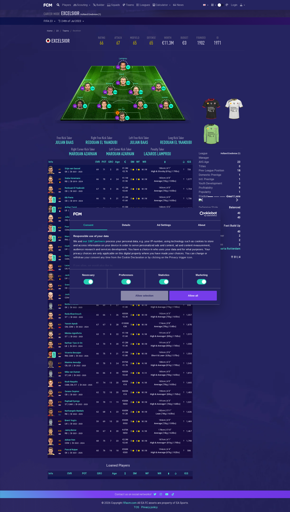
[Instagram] (161, 494)
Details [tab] (126, 225)
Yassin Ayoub (71, 323)
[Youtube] (166, 494)
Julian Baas (64, 142)
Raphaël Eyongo (72, 401)
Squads (115, 5)
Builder (100, 5)
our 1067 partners (94, 241)
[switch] (126, 281)
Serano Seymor (72, 391)
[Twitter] (155, 494)
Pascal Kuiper (71, 449)
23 (57, 31)
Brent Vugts (71, 420)
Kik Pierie (69, 197)
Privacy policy (149, 507)
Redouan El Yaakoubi (101, 142)
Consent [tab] (88, 225)
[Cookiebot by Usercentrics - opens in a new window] (202, 214)
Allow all (193, 295)
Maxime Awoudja (73, 362)
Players (66, 5)
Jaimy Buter (70, 430)
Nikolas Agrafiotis (73, 333)
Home (49, 31)
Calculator (161, 5)
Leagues (144, 5)
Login (234, 5)
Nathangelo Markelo (74, 411)
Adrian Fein (70, 440)
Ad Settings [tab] (164, 225)
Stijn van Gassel (72, 168)
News (180, 5)
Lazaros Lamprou (157, 153)
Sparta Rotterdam (229, 248)
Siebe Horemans (72, 178)
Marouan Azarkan (83, 153)
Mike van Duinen (72, 372)
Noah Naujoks (71, 382)
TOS (136, 507)
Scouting (82, 5)
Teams (129, 5)
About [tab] (201, 225)
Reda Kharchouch (73, 314)
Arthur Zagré (71, 207)
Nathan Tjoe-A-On (73, 343)
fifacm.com (130, 502)
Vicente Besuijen (73, 353)
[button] (202, 200)
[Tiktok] (173, 494)
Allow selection (144, 295)
